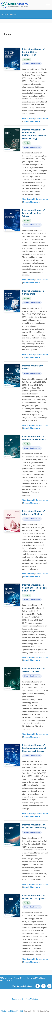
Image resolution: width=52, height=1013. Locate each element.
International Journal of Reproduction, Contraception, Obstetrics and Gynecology (34, 134)
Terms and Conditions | (36, 978)
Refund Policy (6, 980)
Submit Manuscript (31, 121)
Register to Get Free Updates (24, 999)
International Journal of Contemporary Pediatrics (34, 438)
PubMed (27, 59)
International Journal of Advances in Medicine (33, 513)
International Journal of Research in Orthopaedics (34, 897)
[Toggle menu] (48, 4)
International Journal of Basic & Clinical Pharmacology (33, 52)
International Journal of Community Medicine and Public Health (34, 587)
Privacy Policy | (20, 978)
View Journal (28, 118)
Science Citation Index (32, 63)
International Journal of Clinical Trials (33, 292)
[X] (43, 986)
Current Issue (41, 118)
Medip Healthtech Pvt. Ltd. (12, 1011)
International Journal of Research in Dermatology (34, 826)
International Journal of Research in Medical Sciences (33, 213)
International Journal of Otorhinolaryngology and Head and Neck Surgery (34, 748)
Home (3, 14)
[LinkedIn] (49, 986)
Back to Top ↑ (45, 1011)
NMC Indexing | (7, 978)
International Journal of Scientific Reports (33, 670)
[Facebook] (37, 986)
